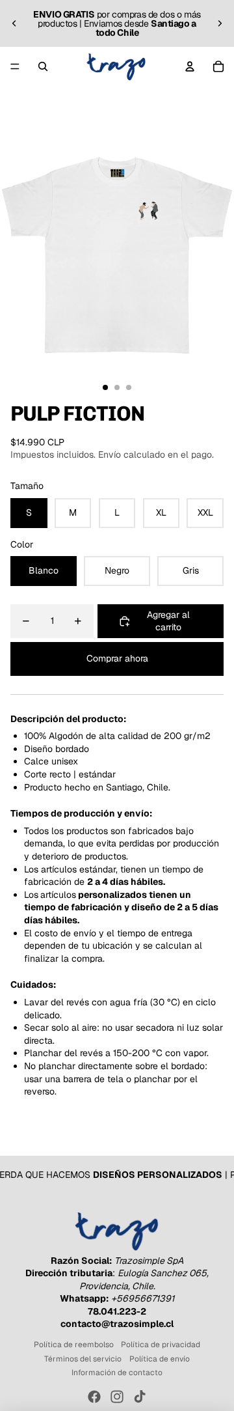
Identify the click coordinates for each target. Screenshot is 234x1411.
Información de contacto (117, 1372)
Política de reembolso (74, 1344)
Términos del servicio (83, 1359)
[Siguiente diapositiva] (219, 23)
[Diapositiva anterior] (14, 23)
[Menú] (15, 66)
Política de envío (159, 1359)
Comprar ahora (117, 658)
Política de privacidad (160, 1344)
